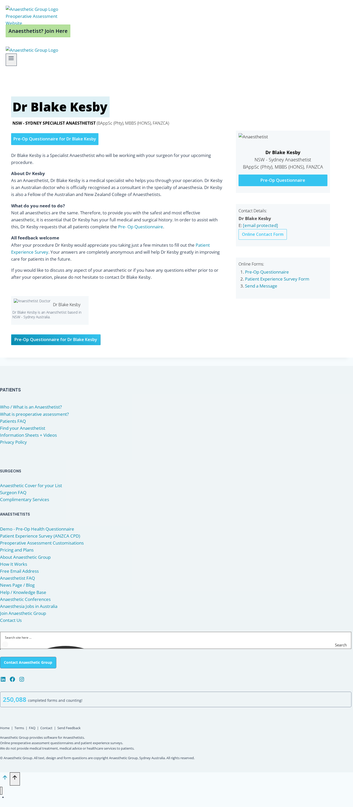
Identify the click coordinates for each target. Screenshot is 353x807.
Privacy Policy (13, 442)
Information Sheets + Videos (28, 435)
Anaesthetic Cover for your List (31, 485)
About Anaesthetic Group (25, 557)
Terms (19, 728)
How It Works (13, 564)
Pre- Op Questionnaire (140, 227)
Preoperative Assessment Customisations (42, 543)
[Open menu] (11, 60)
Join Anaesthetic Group (23, 613)
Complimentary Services (24, 499)
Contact (46, 728)
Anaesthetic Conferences (25, 599)
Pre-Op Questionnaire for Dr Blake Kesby (54, 139)
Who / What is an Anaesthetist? (31, 407)
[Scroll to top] (5, 779)
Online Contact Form (262, 234)
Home (5, 728)
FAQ (32, 728)
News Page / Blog (17, 585)
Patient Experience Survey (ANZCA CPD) (40, 536)
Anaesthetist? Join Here (38, 30)
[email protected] (260, 225)
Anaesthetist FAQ (17, 578)
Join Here (26, 797)
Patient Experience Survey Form (277, 279)
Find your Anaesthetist (22, 428)
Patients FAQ (13, 421)
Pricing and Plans (17, 550)
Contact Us (11, 620)
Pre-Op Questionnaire (282, 180)
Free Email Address (19, 571)
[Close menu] (1, 791)
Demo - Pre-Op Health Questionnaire (37, 529)
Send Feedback (69, 728)
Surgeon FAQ (13, 492)
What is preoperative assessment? (34, 414)
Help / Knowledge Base (23, 592)
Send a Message (261, 286)
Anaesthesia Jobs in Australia (28, 606)
